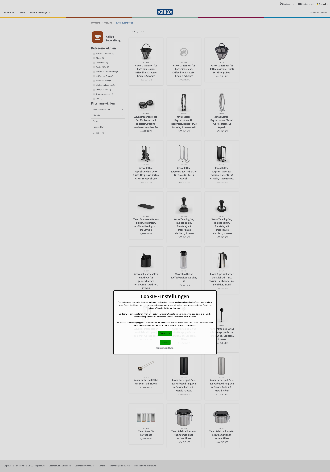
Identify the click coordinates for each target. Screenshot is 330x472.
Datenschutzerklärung (165, 348)
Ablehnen (165, 342)
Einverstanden (165, 333)
